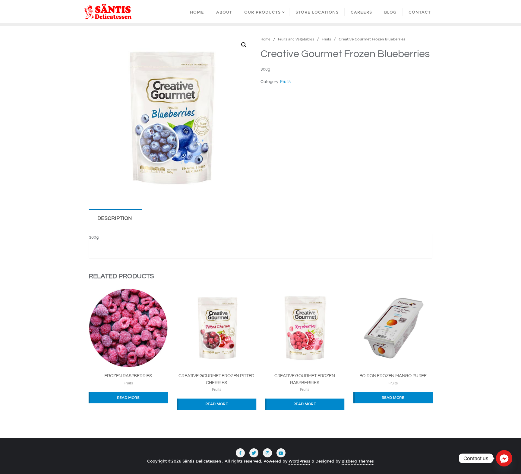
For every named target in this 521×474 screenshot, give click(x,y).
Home (265, 39)
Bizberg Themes (358, 461)
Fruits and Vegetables (296, 39)
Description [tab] (114, 218)
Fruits (326, 39)
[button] (243, 45)
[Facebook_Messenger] (504, 458)
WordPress (299, 461)
